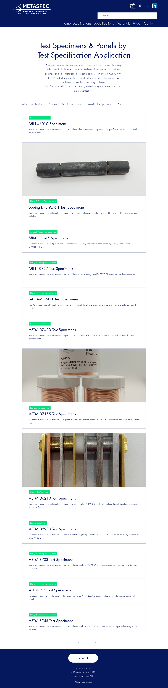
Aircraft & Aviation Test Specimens (95, 104)
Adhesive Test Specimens (61, 104)
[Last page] (106, 642)
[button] (132, 6)
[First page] (62, 642)
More (119, 104)
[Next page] (100, 642)
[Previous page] (67, 642)
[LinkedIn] (154, 5)
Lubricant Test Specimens (39, 117)
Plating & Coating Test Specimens (43, 201)
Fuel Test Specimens (37, 523)
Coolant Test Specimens (39, 492)
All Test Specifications (32, 104)
